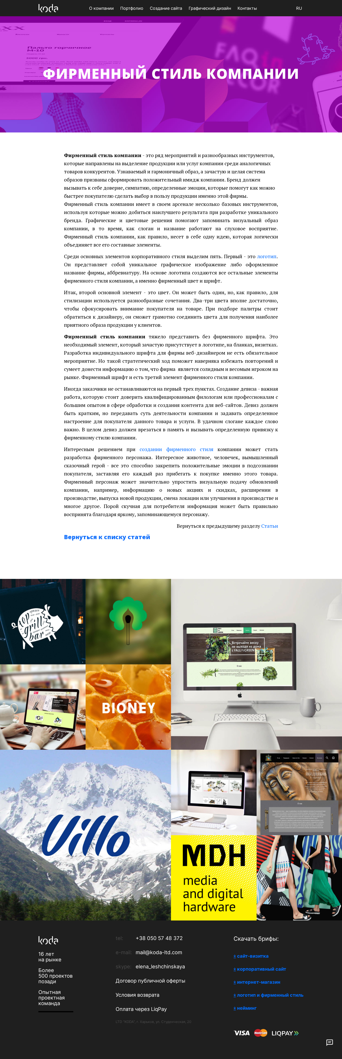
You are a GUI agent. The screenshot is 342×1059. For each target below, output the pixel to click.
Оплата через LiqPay (141, 1009)
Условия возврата (137, 995)
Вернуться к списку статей (107, 537)
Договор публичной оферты (150, 981)
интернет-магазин (258, 982)
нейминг (247, 1008)
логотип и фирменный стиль (270, 995)
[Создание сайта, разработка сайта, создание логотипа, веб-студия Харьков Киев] (48, 8)
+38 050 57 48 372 (159, 938)
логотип (266, 256)
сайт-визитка (253, 956)
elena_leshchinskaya (160, 966)
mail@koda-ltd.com (159, 952)
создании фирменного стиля (176, 449)
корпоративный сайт (261, 969)
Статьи (269, 525)
